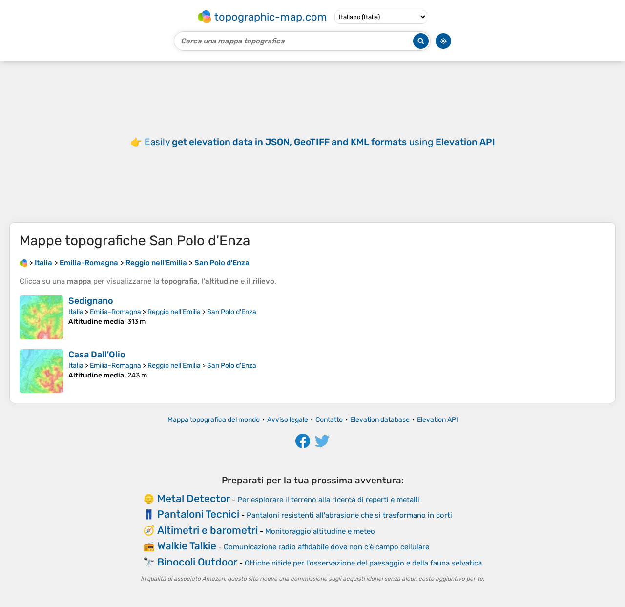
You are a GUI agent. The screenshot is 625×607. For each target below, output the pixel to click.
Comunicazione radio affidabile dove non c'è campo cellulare (326, 547)
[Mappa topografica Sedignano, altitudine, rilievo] (41, 317)
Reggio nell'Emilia (174, 312)
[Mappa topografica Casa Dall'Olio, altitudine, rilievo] (41, 371)
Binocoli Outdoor (197, 562)
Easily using (320, 141)
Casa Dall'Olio (96, 354)
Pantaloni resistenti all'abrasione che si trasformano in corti (349, 515)
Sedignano (90, 300)
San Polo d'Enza (231, 312)
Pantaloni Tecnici (198, 514)
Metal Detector (193, 498)
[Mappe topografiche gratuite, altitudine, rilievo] (23, 262)
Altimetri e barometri (207, 530)
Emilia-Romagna (115, 312)
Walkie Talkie (186, 546)
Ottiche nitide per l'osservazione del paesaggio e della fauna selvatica (363, 563)
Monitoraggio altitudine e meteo (320, 531)
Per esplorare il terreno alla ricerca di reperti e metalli (328, 499)
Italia (75, 312)
